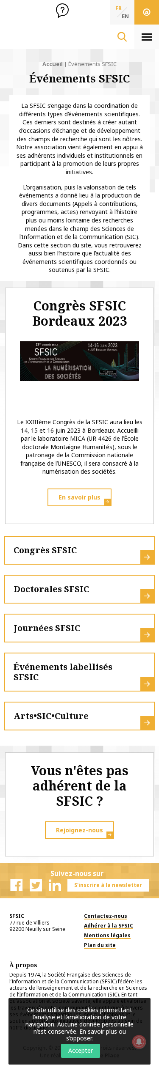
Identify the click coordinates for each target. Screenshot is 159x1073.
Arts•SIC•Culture (51, 716)
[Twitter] (35, 885)
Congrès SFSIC (45, 550)
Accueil (52, 64)
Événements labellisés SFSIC (63, 672)
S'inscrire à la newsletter (108, 885)
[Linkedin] (54, 885)
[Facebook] (16, 885)
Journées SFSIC (47, 628)
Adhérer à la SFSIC (108, 925)
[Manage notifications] (139, 1041)
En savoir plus (79, 497)
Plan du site (100, 945)
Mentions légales (107, 935)
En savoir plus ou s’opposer (96, 1035)
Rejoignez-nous (79, 830)
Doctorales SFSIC (51, 589)
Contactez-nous (105, 915)
